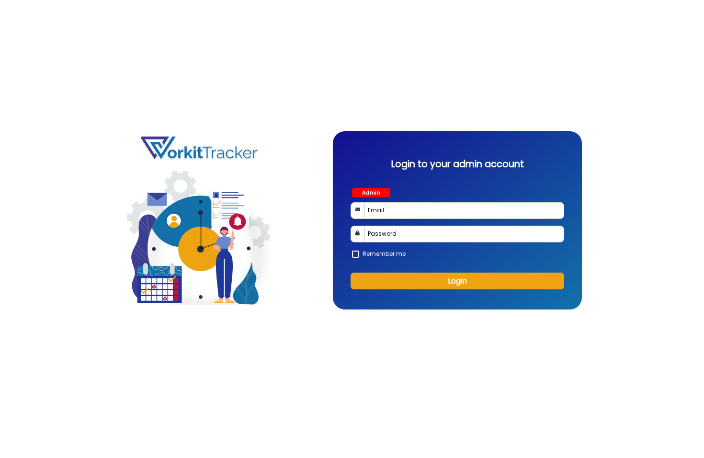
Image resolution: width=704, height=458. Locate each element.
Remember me (384, 254)
